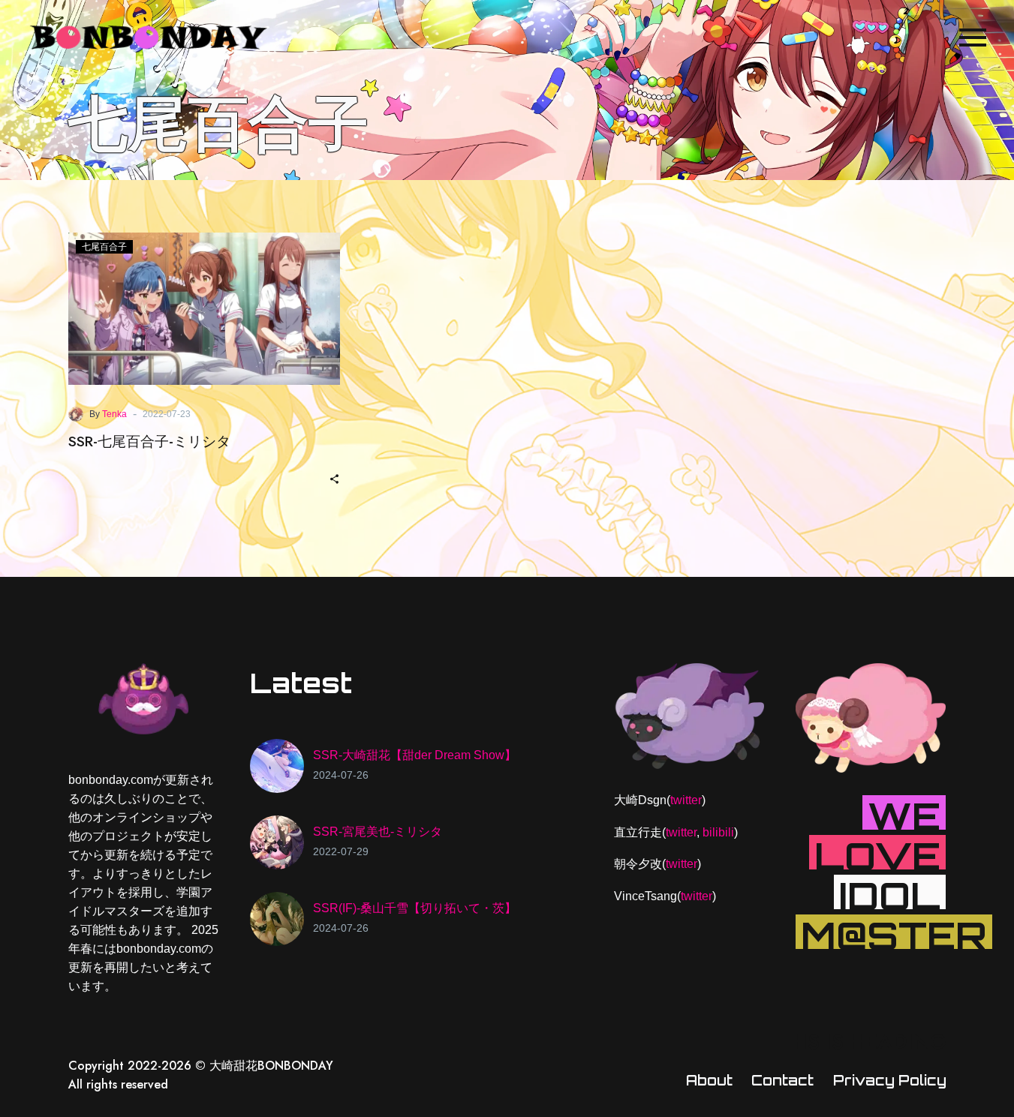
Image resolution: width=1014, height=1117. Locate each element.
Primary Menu (972, 37)
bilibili (718, 832)
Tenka (114, 414)
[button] (334, 477)
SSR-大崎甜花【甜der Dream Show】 (414, 755)
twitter (686, 800)
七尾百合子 (104, 247)
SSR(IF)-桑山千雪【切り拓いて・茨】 (414, 908)
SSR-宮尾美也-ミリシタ (377, 831)
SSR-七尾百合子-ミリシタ (149, 441)
